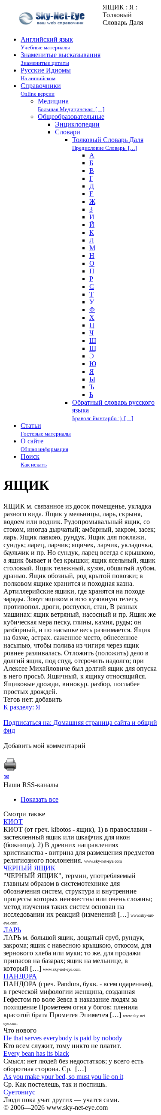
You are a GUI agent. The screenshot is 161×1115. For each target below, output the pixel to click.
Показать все (39, 799)
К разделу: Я (21, 707)
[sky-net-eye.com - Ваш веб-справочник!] (53, 31)
